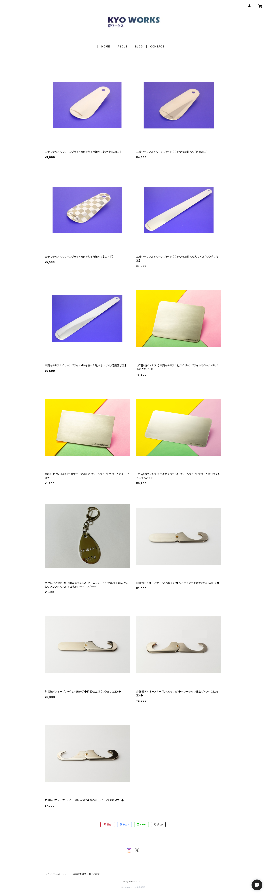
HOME (105, 46)
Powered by (129, 887)
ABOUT (122, 46)
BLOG (139, 46)
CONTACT (157, 46)
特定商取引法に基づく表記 (86, 874)
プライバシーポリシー (56, 874)
